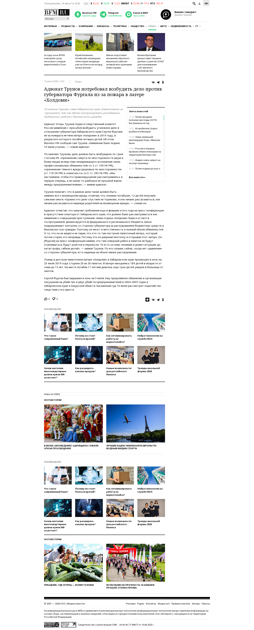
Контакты (151, 603)
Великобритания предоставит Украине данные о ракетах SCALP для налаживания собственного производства (150, 63)
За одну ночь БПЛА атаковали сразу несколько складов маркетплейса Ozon (55, 60)
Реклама (130, 603)
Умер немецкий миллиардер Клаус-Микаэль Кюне (144, 140)
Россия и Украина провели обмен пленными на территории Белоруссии (145, 151)
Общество (137, 26)
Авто (163, 26)
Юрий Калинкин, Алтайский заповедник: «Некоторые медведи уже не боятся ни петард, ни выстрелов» (89, 61)
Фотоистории (53, 400)
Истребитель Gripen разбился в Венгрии (143, 130)
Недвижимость (181, 26)
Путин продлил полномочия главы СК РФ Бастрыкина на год (143, 120)
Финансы (103, 26)
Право (152, 26)
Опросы (205, 603)
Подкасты (68, 26)
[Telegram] (158, 82)
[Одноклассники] (163, 82)
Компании (86, 26)
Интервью (50, 26)
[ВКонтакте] (153, 82)
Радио (140, 603)
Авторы (196, 603)
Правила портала (180, 603)
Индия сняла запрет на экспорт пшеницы (144, 161)
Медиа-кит (164, 603)
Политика (120, 26)
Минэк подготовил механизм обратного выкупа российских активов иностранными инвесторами (119, 61)
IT (196, 26)
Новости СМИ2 (52, 394)
